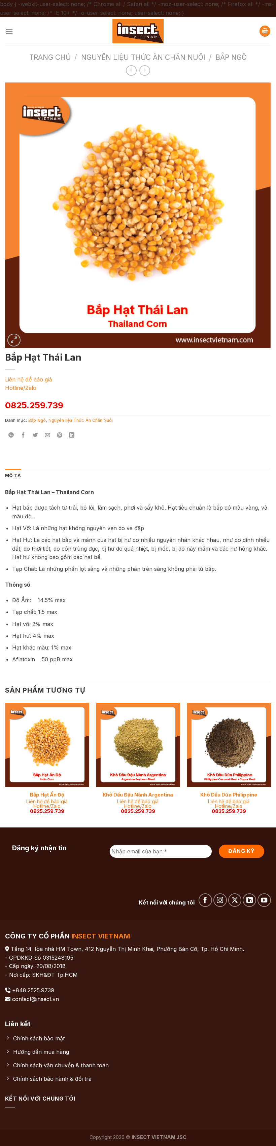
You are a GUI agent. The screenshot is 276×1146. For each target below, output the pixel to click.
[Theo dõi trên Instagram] (220, 900)
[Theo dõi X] (235, 900)
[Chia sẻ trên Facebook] (23, 435)
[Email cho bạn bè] (47, 435)
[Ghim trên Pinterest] (59, 435)
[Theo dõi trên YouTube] (264, 900)
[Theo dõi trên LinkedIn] (249, 900)
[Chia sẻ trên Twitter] (35, 435)
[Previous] (5, 764)
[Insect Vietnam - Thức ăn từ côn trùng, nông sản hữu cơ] (138, 31)
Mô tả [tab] (13, 475)
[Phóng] (14, 340)
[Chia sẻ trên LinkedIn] (71, 435)
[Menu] (9, 31)
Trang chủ (50, 57)
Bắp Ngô (231, 57)
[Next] (271, 764)
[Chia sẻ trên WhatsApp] (11, 435)
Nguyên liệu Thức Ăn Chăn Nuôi (143, 57)
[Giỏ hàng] (265, 31)
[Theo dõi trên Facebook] (205, 900)
